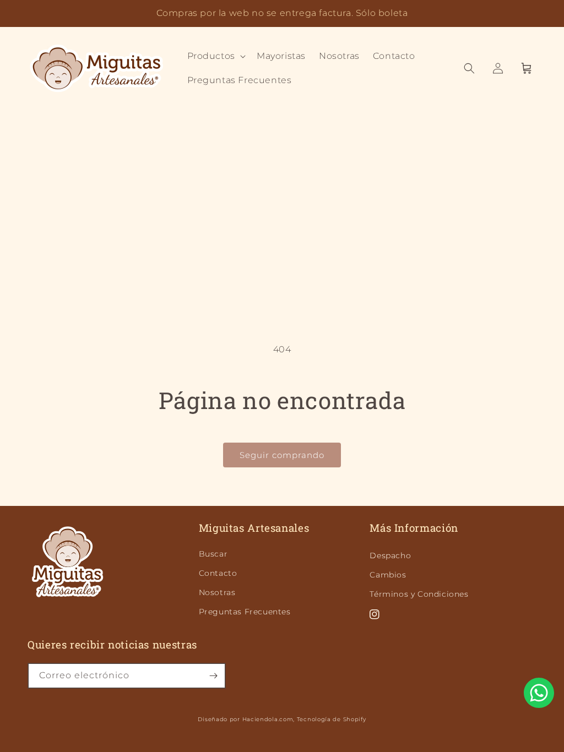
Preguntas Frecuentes (245, 612)
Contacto (218, 573)
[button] (215, 56)
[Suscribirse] (213, 676)
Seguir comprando (282, 455)
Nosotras (217, 592)
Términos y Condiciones (419, 594)
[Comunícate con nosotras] (539, 693)
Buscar (213, 554)
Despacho (390, 555)
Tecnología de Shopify (331, 719)
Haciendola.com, (268, 719)
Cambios (388, 575)
